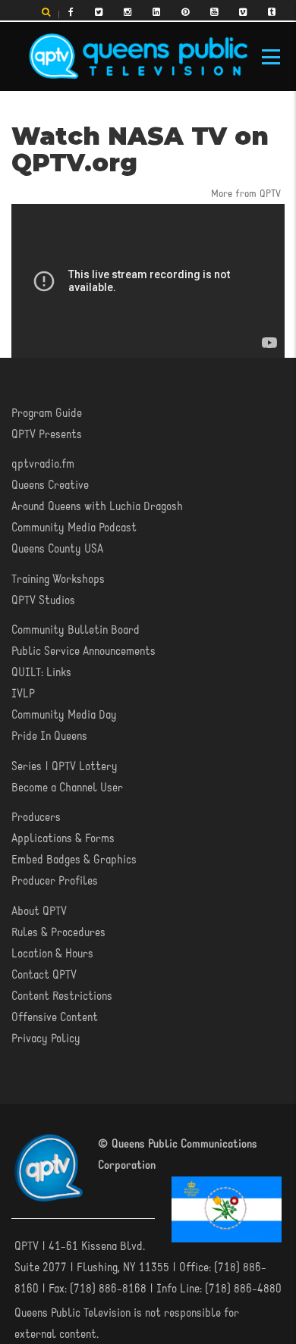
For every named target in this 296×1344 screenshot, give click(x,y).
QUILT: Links (41, 673)
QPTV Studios (43, 601)
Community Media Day (64, 716)
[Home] (138, 57)
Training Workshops (58, 580)
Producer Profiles (54, 882)
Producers (36, 818)
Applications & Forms (63, 839)
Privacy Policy (45, 1039)
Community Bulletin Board (75, 631)
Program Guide (46, 414)
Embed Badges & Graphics (74, 860)
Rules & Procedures (58, 933)
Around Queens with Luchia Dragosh (97, 507)
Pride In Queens (49, 737)
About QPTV (39, 912)
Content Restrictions (61, 997)
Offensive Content (54, 1018)
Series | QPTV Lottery (64, 767)
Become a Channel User (67, 788)
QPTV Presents (46, 435)
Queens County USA (57, 550)
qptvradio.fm (42, 465)
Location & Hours (52, 954)
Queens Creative (50, 486)
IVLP (23, 694)
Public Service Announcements (83, 652)
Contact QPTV (44, 976)
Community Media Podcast (74, 528)
